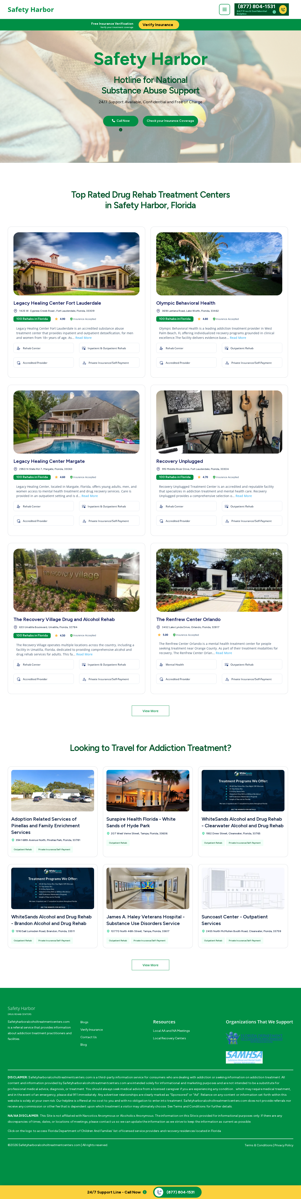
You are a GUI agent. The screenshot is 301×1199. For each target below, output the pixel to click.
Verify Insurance (91, 1030)
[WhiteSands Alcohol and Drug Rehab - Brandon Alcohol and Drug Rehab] (52, 888)
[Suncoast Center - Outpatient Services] (243, 888)
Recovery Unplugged (179, 461)
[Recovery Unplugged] (219, 422)
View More (150, 711)
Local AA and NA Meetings (171, 1031)
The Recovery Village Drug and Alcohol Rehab (64, 619)
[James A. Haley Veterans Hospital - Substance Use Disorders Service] (147, 888)
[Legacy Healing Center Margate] (76, 422)
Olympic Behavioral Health (185, 303)
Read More (83, 338)
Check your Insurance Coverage (170, 121)
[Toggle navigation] (224, 9)
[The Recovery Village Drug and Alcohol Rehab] (76, 580)
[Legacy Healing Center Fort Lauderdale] (76, 263)
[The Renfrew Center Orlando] (219, 580)
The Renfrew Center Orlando (188, 619)
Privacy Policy (284, 1145)
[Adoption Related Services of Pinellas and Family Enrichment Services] (52, 790)
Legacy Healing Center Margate (49, 461)
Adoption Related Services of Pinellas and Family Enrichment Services (45, 825)
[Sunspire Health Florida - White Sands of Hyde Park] (147, 790)
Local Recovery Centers (169, 1038)
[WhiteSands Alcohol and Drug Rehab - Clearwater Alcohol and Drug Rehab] (243, 790)
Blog (83, 1045)
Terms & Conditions (259, 1145)
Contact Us (88, 1037)
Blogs (84, 1022)
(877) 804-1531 (256, 6)
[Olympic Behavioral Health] (219, 263)
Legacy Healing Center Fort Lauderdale (57, 303)
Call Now (123, 121)
